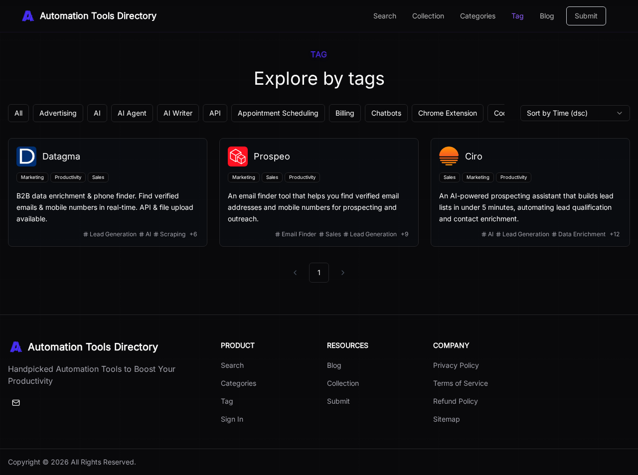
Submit (586, 15)
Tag (517, 15)
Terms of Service (460, 383)
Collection (428, 15)
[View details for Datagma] (107, 192)
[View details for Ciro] (530, 192)
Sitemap (446, 419)
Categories (477, 15)
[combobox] (575, 113)
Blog (547, 15)
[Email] (16, 403)
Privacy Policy (456, 365)
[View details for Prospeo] (319, 192)
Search (384, 15)
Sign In (232, 419)
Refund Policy (455, 401)
